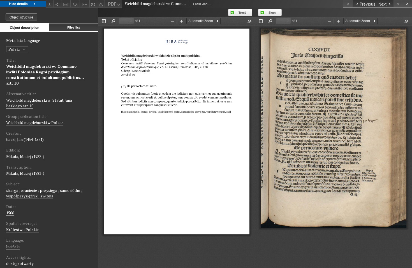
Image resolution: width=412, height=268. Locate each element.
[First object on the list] (347, 4)
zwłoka (46, 196)
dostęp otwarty (20, 263)
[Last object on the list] (398, 4)
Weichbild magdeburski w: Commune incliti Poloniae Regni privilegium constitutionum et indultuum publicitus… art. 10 (45, 75)
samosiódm (70, 190)
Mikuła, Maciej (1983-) (25, 156)
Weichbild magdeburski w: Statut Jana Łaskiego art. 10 (39, 102)
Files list (73, 27)
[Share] (57, 4)
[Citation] (93, 4)
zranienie (29, 190)
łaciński (13, 246)
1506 (10, 212)
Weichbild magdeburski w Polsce (34, 122)
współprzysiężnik (22, 196)
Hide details (18, 3)
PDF (112, 4)
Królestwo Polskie (22, 229)
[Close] (407, 4)
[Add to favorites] (75, 4)
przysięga (48, 190)
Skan (272, 12)
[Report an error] (101, 4)
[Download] (50, 4)
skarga (12, 190)
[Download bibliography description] (84, 4)
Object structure (21, 17)
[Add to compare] (66, 4)
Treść (242, 12)
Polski (14, 49)
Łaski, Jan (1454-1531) (25, 139)
